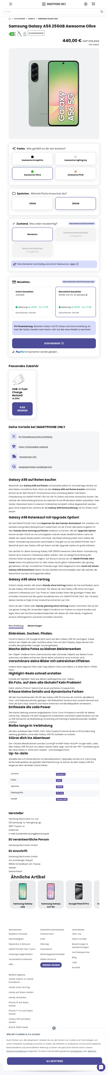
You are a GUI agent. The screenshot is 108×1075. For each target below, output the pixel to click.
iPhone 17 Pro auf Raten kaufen (21, 1012)
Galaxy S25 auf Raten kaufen (20, 1020)
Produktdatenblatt (36, 33)
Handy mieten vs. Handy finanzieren (21, 980)
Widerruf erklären (51, 965)
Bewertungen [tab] (35, 625)
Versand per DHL (27, 456)
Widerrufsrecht (48, 959)
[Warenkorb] (94, 4)
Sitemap (44, 944)
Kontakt (76, 967)
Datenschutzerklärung (16, 1051)
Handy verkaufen (17, 997)
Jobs (74, 962)
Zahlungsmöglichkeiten (21, 954)
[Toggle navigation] (10, 4)
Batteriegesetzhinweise (52, 954)
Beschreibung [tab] (16, 625)
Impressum (46, 949)
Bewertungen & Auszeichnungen (80, 946)
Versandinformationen (20, 959)
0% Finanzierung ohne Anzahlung (35, 436)
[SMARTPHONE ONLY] (54, 4)
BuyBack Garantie (18, 933)
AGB (42, 938)
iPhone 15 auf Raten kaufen (19, 1004)
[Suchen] (101, 10)
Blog (74, 957)
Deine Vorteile (79, 938)
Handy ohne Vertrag (19, 987)
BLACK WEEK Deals (18, 1027)
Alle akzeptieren (54, 1061)
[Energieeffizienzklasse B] (12, 32)
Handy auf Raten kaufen (21, 992)
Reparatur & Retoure (19, 944)
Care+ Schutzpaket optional (33, 446)
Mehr (73, 264)
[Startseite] (10, 19)
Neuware (61, 774)
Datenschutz (47, 933)
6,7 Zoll (60, 793)
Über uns (76, 933)
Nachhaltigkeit (16, 938)
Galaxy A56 (62, 799)
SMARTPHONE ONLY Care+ (22, 949)
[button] (85, 4)
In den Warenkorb (22, 409)
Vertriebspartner (81, 952)
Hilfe (11, 964)
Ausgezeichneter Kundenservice (35, 466)
